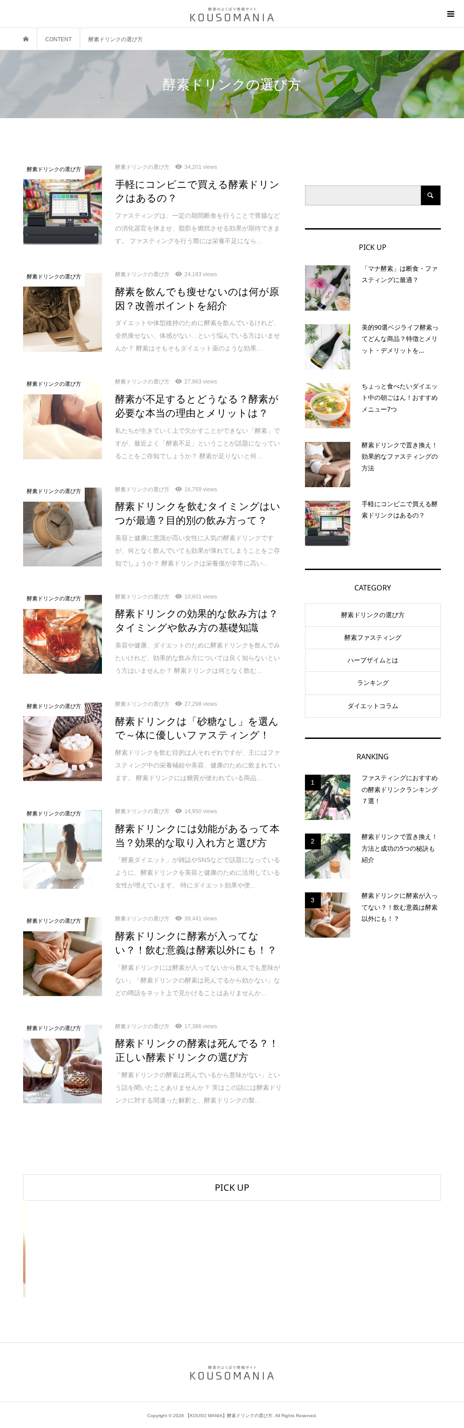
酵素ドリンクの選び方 (373, 614)
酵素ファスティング (372, 637)
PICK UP (232, 1187)
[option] (93, 1248)
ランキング (373, 682)
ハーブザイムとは (373, 660)
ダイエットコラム (373, 705)
